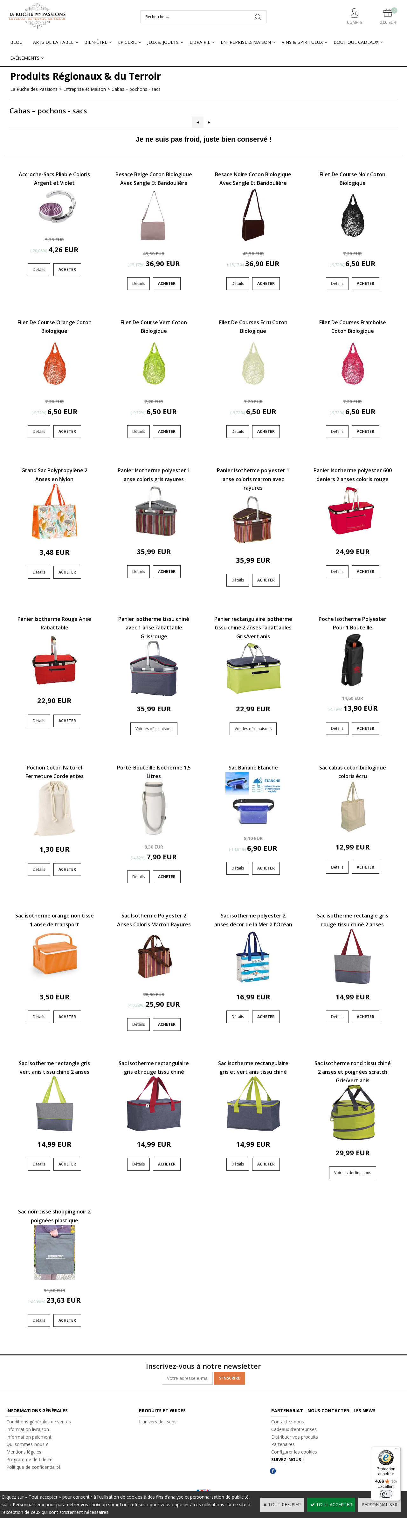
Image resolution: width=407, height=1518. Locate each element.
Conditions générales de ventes (38, 1422)
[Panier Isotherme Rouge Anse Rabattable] (54, 686)
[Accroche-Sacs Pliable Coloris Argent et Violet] (54, 227)
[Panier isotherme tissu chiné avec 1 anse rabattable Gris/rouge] (153, 694)
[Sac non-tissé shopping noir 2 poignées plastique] (54, 1278)
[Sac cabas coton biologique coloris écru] (352, 832)
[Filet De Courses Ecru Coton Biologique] (253, 389)
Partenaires (283, 1444)
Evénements (24, 58)
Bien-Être (95, 42)
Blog (16, 42)
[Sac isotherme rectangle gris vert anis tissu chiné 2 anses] (54, 1129)
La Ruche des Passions (34, 89)
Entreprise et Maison (84, 89)
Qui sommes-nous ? (27, 1444)
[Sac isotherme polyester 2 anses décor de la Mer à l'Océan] (253, 982)
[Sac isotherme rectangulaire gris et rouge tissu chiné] (153, 1129)
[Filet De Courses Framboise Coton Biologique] (352, 389)
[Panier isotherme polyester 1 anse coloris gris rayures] (153, 537)
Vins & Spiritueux (302, 42)
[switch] (386, 1494)
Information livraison (27, 1429)
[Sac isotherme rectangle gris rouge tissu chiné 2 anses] (352, 982)
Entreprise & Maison (246, 42)
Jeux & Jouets (163, 42)
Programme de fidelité (29, 1459)
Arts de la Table (53, 42)
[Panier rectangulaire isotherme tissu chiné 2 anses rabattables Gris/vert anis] (253, 694)
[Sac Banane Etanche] (253, 826)
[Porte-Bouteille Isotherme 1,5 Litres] (154, 834)
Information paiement (29, 1437)
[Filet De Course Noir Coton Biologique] (352, 241)
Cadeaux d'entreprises (294, 1429)
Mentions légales (23, 1452)
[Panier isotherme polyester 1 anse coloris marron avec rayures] (253, 545)
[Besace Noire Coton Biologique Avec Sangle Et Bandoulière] (253, 241)
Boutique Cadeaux (356, 42)
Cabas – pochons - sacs (136, 89)
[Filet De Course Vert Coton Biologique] (154, 389)
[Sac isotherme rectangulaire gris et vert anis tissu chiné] (253, 1129)
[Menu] (397, 1450)
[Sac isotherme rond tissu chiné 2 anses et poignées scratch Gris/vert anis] (352, 1138)
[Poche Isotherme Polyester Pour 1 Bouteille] (352, 686)
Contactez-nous (287, 1422)
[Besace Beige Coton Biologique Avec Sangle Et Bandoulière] (154, 241)
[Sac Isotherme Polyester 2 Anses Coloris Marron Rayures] (153, 982)
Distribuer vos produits (294, 1437)
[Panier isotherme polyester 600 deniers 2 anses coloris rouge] (352, 537)
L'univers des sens (157, 1422)
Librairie (200, 42)
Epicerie (127, 42)
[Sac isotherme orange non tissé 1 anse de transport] (54, 982)
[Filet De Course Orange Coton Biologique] (54, 389)
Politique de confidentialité (33, 1467)
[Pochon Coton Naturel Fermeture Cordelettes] (54, 834)
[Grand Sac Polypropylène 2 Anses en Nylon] (54, 537)
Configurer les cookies (294, 1452)
